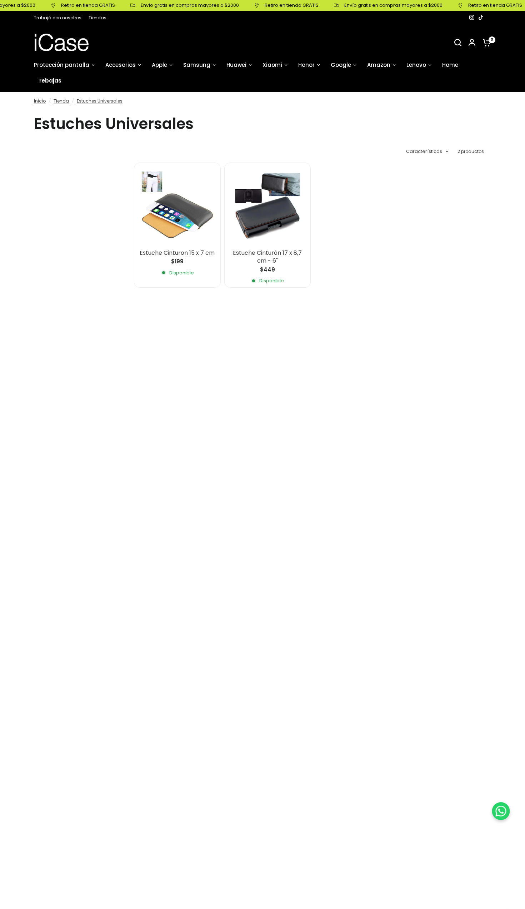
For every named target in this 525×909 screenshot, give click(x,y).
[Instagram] (471, 17)
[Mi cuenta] (472, 42)
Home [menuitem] (450, 65)
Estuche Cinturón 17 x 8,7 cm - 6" (267, 257)
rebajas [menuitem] (50, 80)
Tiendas (97, 18)
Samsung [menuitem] (196, 65)
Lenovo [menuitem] (416, 65)
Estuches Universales (99, 101)
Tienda (61, 101)
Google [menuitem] (341, 65)
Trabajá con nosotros (57, 18)
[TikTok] (481, 17)
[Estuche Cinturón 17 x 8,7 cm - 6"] (267, 206)
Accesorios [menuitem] (120, 65)
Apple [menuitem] (159, 65)
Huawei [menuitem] (236, 65)
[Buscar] (458, 42)
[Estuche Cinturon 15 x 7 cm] (177, 206)
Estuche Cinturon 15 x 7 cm (177, 253)
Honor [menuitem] (306, 65)
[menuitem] (59, 17)
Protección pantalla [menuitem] (61, 65)
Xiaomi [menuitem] (272, 65)
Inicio (40, 101)
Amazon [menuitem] (378, 65)
